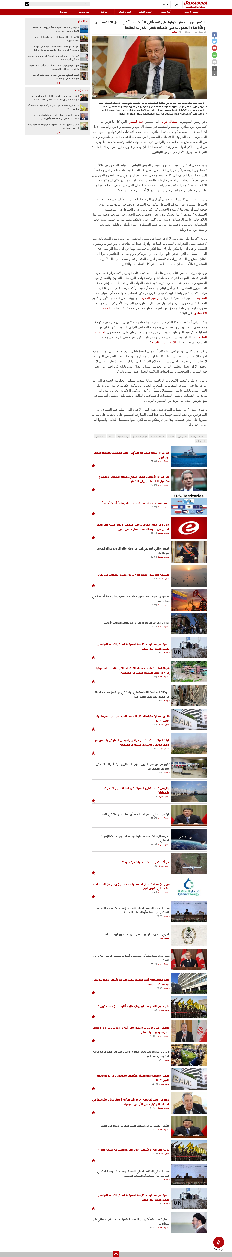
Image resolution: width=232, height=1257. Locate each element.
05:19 (153, 963)
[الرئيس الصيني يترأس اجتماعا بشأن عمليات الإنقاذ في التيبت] (189, 815)
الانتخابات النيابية (157, 436)
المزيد (57, 82)
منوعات (63, 11)
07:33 (153, 676)
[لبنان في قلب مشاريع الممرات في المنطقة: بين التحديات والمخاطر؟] (189, 791)
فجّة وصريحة (83, 11)
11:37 (153, 818)
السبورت (164, 4)
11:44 (153, 532)
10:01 (153, 556)
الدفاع (111, 436)
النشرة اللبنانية (145, 11)
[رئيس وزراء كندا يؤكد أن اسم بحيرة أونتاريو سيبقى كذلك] (189, 959)
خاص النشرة (164, 578)
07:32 (153, 484)
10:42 (159, 987)
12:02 (159, 916)
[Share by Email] (214, 48)
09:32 (152, 1227)
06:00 (154, 724)
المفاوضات (199, 298)
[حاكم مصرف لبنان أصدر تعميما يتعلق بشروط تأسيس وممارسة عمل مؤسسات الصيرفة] (189, 983)
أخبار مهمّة (166, 11)
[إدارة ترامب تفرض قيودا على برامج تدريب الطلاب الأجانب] (189, 623)
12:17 (159, 772)
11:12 (152, 1035)
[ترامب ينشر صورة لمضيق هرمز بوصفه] (189, 504)
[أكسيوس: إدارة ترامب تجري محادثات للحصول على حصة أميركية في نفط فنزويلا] (189, 600)
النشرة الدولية (124, 11)
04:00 (154, 865)
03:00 (154, 578)
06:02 (153, 506)
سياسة (174, 31)
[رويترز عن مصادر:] (189, 887)
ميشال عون (170, 121)
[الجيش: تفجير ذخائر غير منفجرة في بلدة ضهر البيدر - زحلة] (189, 935)
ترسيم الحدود (150, 298)
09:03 (153, 460)
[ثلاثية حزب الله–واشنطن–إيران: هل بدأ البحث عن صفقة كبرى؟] (189, 1007)
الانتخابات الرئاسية (164, 342)
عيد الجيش (136, 121)
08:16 (156, 748)
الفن (176, 4)
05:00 (154, 1009)
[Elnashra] (195, 3)
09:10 (159, 652)
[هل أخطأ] (189, 863)
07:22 (153, 626)
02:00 (154, 796)
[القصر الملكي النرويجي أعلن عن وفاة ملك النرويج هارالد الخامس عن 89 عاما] (189, 552)
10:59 (158, 1059)
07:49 (152, 1107)
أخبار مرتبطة (81, 89)
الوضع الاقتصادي (140, 436)
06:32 (153, 604)
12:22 (159, 700)
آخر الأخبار (83, 21)
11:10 (153, 844)
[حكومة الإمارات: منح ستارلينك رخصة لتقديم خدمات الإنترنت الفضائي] (189, 839)
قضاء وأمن (165, 748)
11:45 (156, 937)
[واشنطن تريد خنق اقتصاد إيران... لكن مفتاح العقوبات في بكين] (189, 576)
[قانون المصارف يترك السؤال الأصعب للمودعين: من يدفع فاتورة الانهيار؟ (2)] (189, 719)
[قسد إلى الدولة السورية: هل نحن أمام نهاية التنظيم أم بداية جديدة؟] (84, 107)
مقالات (104, 11)
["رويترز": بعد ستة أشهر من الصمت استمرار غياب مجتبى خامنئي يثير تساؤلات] (84, 57)
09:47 (153, 892)
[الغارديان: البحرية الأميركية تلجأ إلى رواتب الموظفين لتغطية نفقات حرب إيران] (189, 456)
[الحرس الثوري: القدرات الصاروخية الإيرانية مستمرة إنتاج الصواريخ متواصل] (84, 126)
